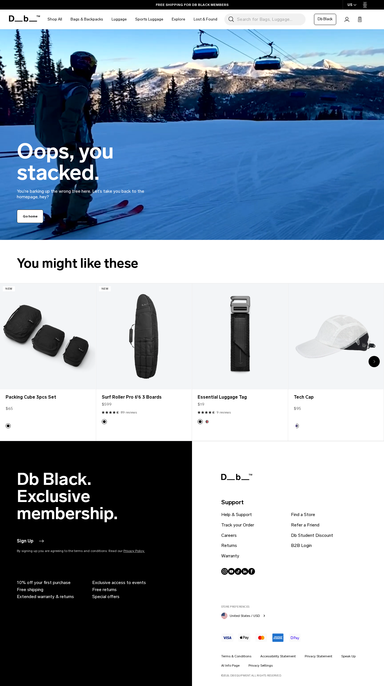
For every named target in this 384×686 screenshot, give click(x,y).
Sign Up (25, 541)
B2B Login (301, 545)
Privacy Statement (318, 656)
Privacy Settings (261, 665)
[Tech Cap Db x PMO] (336, 336)
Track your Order (237, 525)
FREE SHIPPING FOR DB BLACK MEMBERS (192, 5)
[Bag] (360, 19)
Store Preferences (235, 606)
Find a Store (303, 514)
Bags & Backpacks (87, 19)
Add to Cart (47, 381)
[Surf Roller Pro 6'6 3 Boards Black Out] (144, 336)
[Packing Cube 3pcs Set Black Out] (48, 336)
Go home (30, 216)
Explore (178, 19)
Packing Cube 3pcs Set (31, 397)
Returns (229, 545)
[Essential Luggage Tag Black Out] (240, 336)
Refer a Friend (305, 525)
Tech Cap (304, 397)
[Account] (347, 19)
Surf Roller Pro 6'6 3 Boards (132, 397)
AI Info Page (230, 665)
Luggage (119, 19)
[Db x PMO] (296, 425)
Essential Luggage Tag (222, 397)
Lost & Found (205, 19)
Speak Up (348, 656)
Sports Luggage (149, 19)
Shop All (55, 19)
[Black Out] (8, 425)
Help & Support (236, 514)
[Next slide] (374, 361)
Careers (229, 535)
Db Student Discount (312, 535)
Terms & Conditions (236, 656)
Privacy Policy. (134, 551)
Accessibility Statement (278, 656)
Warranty (230, 555)
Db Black (325, 19)
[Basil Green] (207, 421)
